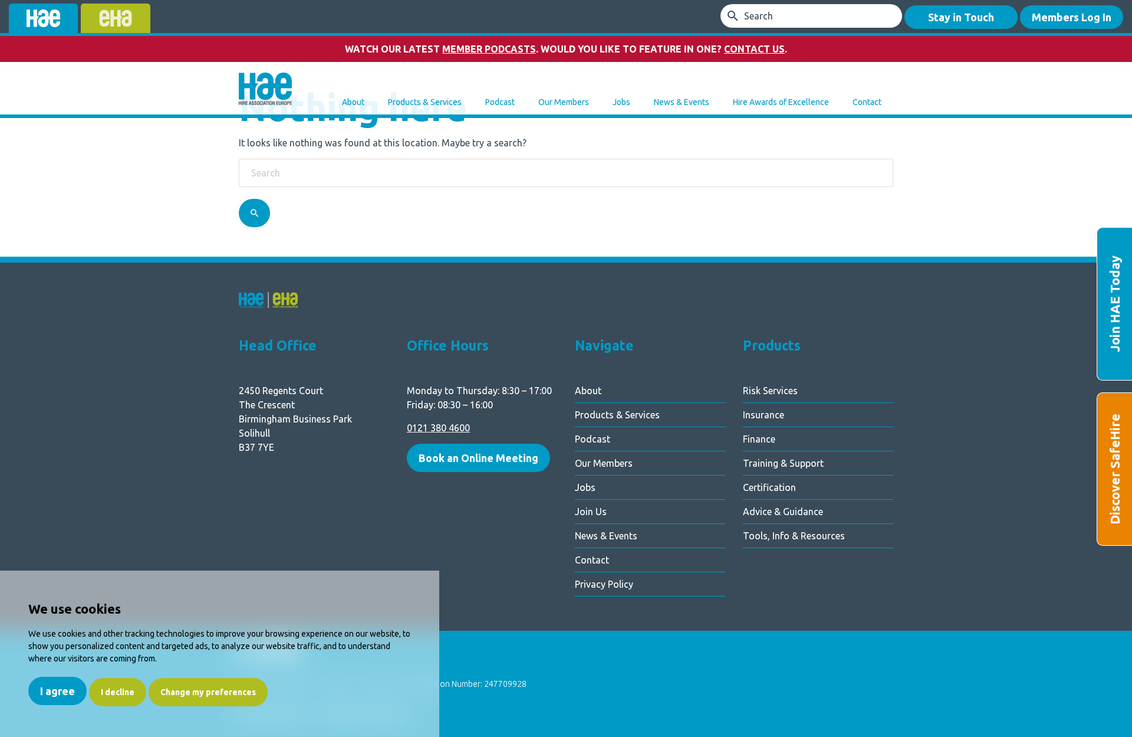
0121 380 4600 (438, 427)
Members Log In (1071, 17)
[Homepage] (265, 90)
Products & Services (425, 102)
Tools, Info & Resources (794, 535)
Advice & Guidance (783, 511)
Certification (769, 487)
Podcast (500, 102)
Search (758, 16)
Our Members (563, 102)
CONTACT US (754, 49)
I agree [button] (57, 691)
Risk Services (770, 390)
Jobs (621, 102)
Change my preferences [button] (208, 692)
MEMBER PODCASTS (489, 49)
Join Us (591, 511)
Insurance (763, 415)
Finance (759, 439)
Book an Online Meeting (478, 458)
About (353, 102)
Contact (867, 102)
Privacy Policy (604, 584)
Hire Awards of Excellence (781, 102)
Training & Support (783, 463)
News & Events (681, 102)
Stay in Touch (961, 17)
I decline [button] (117, 692)
